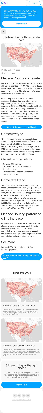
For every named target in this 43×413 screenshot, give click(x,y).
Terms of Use (26, 399)
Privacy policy (17, 399)
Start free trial (21, 23)
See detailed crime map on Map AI (21, 127)
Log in (35, 3)
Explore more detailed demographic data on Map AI (21, 256)
